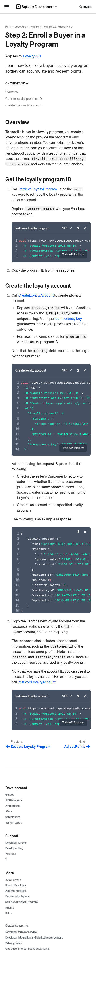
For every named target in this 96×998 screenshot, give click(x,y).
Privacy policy (13, 943)
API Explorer (13, 805)
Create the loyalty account (23, 105)
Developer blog (14, 848)
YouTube (10, 854)
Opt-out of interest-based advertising (27, 948)
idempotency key (68, 318)
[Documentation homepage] (6, 27)
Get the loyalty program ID (23, 98)
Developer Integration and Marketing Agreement (34, 937)
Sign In (87, 6)
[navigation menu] (6, 6)
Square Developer (15, 885)
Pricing (9, 907)
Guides (9, 794)
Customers (18, 27)
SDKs (8, 811)
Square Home (13, 879)
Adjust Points (74, 746)
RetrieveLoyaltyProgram (37, 189)
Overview (11, 92)
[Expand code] (85, 228)
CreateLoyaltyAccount (36, 295)
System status (13, 822)
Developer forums (16, 842)
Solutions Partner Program (21, 902)
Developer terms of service (21, 932)
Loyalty (34, 27)
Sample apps (12, 817)
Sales (8, 913)
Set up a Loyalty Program (31, 746)
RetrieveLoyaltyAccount (37, 681)
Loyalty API (32, 56)
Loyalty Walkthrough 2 (57, 27)
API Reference (13, 800)
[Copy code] (77, 228)
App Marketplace (15, 890)
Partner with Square (17, 896)
